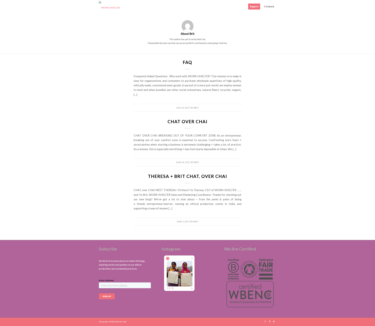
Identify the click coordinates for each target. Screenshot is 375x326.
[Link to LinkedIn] (274, 321)
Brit (196, 107)
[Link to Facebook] (265, 321)
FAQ (187, 62)
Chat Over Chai (188, 121)
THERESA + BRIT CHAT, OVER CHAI (187, 176)
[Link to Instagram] (269, 321)
